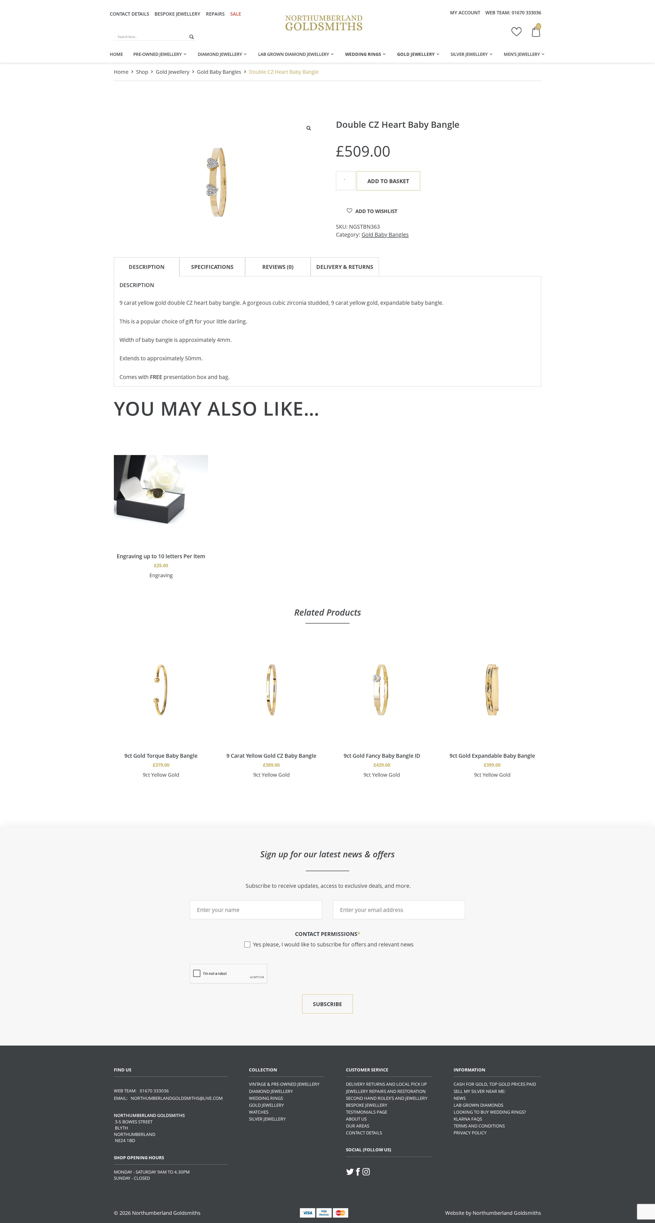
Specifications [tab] (212, 266)
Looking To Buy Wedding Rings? (490, 1112)
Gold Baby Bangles (219, 71)
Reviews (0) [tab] (277, 266)
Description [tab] (147, 266)
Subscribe (327, 1004)
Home (116, 54)
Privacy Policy (470, 1133)
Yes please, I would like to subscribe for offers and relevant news (333, 944)
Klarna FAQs (468, 1119)
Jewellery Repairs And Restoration (386, 1091)
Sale (235, 14)
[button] (308, 128)
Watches (258, 1112)
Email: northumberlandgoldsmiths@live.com (168, 1098)
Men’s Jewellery (522, 54)
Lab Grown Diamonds (478, 1105)
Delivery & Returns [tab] (344, 266)
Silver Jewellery (469, 54)
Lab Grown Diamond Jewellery (293, 54)
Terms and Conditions (479, 1126)
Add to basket (388, 181)
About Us (356, 1119)
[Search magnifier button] (191, 36)
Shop (142, 71)
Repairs (215, 14)
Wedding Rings (363, 54)
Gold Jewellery (416, 54)
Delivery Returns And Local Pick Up (386, 1084)
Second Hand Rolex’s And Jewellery (387, 1098)
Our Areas (357, 1126)
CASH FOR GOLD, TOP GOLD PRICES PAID (495, 1084)
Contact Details (129, 14)
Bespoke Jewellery (177, 14)
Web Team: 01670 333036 (141, 1091)
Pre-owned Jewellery (157, 54)
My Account (465, 12)
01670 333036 (526, 12)
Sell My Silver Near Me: (480, 1091)
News (460, 1098)
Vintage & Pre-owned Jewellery (284, 1084)
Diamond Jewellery (220, 54)
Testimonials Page (366, 1112)
